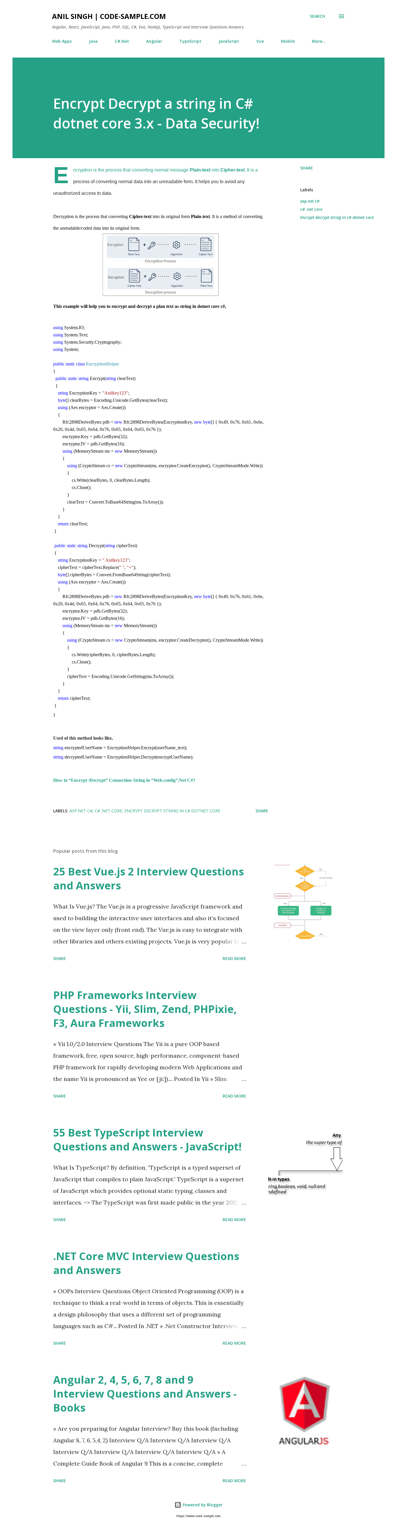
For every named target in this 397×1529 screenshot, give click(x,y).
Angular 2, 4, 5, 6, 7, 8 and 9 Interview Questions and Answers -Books (145, 1394)
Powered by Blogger (202, 1504)
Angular (154, 41)
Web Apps (62, 41)
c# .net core (311, 209)
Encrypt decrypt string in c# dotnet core (337, 217)
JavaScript (229, 41)
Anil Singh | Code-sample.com (109, 16)
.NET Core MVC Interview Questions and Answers (146, 1263)
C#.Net (122, 41)
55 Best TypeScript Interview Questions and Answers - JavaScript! (147, 1139)
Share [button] (306, 168)
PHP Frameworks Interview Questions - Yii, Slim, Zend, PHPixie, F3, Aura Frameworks (145, 1009)
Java (93, 41)
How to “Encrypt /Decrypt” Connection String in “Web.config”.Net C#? (124, 780)
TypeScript (190, 41)
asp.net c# (309, 201)
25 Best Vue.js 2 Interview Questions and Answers (148, 878)
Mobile (288, 41)
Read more (234, 958)
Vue (260, 41)
